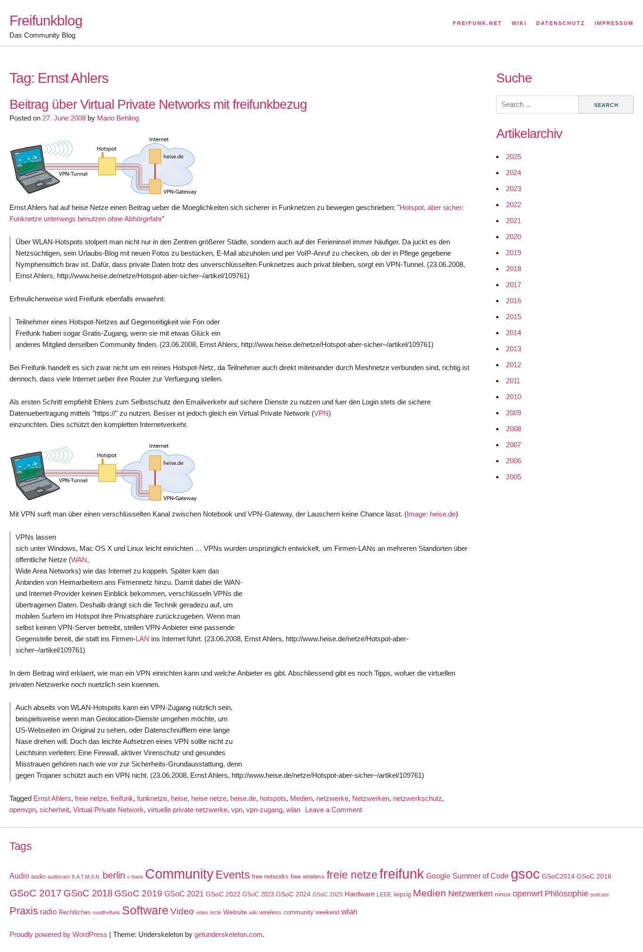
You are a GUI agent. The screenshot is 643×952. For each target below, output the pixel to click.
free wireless (307, 876)
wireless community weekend (299, 912)
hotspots (273, 798)
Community (179, 873)
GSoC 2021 (184, 894)
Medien (301, 798)
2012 (513, 365)
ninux (503, 894)
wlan (293, 810)
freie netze (91, 798)
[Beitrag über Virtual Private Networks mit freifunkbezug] (103, 196)
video (202, 912)
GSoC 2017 (35, 892)
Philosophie (566, 893)
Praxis (23, 911)
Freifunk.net (477, 23)
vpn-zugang (264, 810)
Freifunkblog (45, 20)
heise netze (208, 798)
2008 (513, 429)
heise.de (243, 798)
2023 (513, 189)
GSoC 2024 (293, 894)
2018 (513, 269)
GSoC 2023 (258, 894)
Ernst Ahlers (52, 798)
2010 (513, 397)
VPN (321, 413)
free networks (270, 876)
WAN (79, 560)
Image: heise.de (431, 514)
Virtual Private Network (108, 810)
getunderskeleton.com (228, 934)
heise (179, 798)
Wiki (519, 23)
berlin (114, 875)
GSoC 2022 (223, 894)
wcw (215, 912)
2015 (513, 317)
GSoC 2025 (328, 894)
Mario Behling (118, 118)
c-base (135, 876)
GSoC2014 (558, 876)
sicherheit (54, 810)
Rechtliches (75, 912)
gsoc (525, 873)
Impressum (614, 23)
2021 (513, 221)
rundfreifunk (106, 912)
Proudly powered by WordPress (58, 934)
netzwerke (332, 798)
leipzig (402, 894)
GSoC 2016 (594, 876)
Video (182, 911)
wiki (253, 912)
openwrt (528, 893)
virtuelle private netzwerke (187, 810)
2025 (513, 157)
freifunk (122, 798)
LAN (142, 639)
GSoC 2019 (138, 893)
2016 (513, 301)
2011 (513, 381)
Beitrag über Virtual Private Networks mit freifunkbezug (158, 104)
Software (145, 910)
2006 (513, 461)
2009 (513, 413)
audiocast (59, 876)
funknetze (152, 798)
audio (38, 876)
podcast (599, 894)
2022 (513, 205)
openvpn (22, 810)
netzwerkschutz (417, 798)
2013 (513, 349)
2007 (513, 445)
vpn (236, 810)
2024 (513, 173)
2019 (513, 253)
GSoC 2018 (88, 893)
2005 (513, 477)
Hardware (360, 894)
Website (235, 912)
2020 (513, 237)
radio (48, 912)
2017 (513, 285)
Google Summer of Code (467, 875)
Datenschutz (560, 23)
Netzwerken (370, 798)
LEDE (384, 894)
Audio (19, 876)
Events (233, 874)
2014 (513, 333)
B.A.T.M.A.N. (86, 876)
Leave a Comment (333, 810)
